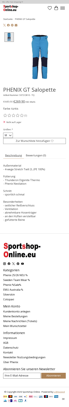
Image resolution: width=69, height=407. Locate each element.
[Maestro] (46, 396)
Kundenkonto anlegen (16, 311)
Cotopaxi (8, 299)
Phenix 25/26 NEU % (15, 275)
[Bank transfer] (21, 396)
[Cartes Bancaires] (20, 401)
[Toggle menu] (62, 8)
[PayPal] (26, 401)
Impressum (10, 338)
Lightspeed (59, 391)
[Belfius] (51, 396)
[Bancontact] (26, 396)
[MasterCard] (10, 396)
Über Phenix (10, 362)
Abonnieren (53, 375)
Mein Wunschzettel (14, 326)
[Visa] (15, 396)
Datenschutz (10, 347)
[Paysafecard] (36, 396)
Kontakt (8, 352)
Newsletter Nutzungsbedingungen (24, 357)
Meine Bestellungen (15, 316)
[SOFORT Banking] (31, 396)
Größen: (8, 129)
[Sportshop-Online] (11, 8)
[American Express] (56, 396)
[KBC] (5, 401)
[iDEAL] (5, 396)
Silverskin (9, 294)
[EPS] (15, 401)
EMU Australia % (13, 289)
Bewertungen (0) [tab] (36, 155)
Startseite (8, 19)
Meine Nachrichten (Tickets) (20, 321)
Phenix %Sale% (12, 285)
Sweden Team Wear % (16, 280)
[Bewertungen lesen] (13, 115)
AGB (5, 343)
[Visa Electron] (41, 396)
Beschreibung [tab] (13, 155)
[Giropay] (10, 401)
